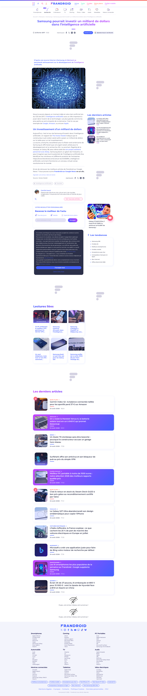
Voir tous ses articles (73, 199)
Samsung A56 (96, 241)
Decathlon (99, 671)
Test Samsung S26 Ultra (91, 685)
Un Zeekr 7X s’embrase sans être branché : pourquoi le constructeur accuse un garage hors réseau (70, 439)
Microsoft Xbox (68, 640)
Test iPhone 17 (84, 682)
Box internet (96, 259)
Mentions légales (45, 689)
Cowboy (98, 670)
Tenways (98, 677)
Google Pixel (36, 637)
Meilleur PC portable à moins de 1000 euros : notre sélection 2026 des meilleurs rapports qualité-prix (71, 476)
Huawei (34, 639)
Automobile (35, 650)
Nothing (98, 658)
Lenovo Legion (68, 639)
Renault (34, 661)
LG (65, 653)
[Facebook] (68, 629)
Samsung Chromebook (103, 646)
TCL (65, 661)
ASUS (66, 636)
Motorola (35, 640)
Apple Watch (36, 671)
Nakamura (99, 676)
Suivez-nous (88, 32)
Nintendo (67, 642)
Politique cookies (45, 264)
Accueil (35, 17)
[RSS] (71, 629)
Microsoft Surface (101, 645)
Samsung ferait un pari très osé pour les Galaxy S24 (58, 357)
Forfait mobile (110, 3)
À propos (57, 689)
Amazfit (34, 670)
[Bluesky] (85, 629)
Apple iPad (67, 670)
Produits (53, 416)
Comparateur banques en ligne (58, 685)
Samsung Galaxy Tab (70, 676)
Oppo (34, 642)
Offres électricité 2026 (98, 262)
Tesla (33, 663)
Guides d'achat (55, 471)
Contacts (65, 689)
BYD (33, 653)
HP (97, 643)
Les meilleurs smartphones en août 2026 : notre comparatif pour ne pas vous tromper (103, 140)
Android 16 (111, 682)
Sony (65, 659)
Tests (83, 3)
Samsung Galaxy (37, 643)
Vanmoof (99, 679)
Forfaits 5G (95, 244)
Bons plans (98, 3)
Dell (97, 639)
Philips (66, 656)
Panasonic (67, 655)
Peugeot (35, 659)
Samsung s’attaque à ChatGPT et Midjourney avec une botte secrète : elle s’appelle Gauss (76, 329)
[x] (36, 199)
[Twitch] (78, 629)
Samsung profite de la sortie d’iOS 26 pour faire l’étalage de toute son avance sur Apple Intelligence (76, 357)
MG (33, 658)
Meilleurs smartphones (99, 247)
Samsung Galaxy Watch (39, 677)
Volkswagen (36, 664)
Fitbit (34, 673)
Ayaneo (66, 637)
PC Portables (100, 633)
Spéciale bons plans (70, 215)
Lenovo (98, 640)
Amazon (52, 123)
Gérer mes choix (58, 271)
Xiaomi (34, 646)
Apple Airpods (100, 652)
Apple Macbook (101, 637)
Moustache (99, 674)
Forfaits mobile (96, 249)
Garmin (34, 674)
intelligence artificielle (54, 117)
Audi (33, 652)
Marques (41, 17)
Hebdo (55, 215)
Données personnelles (94, 689)
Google (45, 123)
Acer (97, 636)
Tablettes (66, 667)
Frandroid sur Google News (65, 171)
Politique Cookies (77, 689)
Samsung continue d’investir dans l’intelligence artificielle (58, 329)
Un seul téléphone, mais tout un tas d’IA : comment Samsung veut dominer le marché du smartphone (41, 357)
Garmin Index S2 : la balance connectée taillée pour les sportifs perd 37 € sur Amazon (72, 403)
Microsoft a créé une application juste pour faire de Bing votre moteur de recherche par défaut (73, 548)
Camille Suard (46, 190)
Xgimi (66, 663)
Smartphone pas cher (98, 252)
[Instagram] (65, 629)
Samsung (49, 17)
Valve (66, 646)
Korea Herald (43, 178)
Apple (66, 123)
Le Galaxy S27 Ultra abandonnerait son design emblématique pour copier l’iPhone (103, 121)
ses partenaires (48, 258)
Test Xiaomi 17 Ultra (99, 682)
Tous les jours (41, 215)
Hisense (66, 652)
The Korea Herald (59, 136)
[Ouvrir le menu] (33, 3)
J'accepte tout (60, 267)
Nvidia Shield (68, 643)
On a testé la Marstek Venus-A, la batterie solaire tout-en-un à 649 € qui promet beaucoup (69, 421)
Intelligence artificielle (44, 183)
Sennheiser (99, 661)
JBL (97, 656)
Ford (33, 656)
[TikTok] (82, 629)
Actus (77, 3)
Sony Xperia (35, 645)
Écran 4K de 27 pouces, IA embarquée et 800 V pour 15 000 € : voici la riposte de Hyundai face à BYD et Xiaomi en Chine (72, 585)
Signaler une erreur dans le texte (44, 175)
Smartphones (36, 633)
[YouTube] (75, 629)
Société (59, 183)
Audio (97, 650)
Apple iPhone (36, 636)
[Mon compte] (46, 3)
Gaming (66, 633)
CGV (106, 689)
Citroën (34, 655)
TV (64, 650)
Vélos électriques (101, 667)
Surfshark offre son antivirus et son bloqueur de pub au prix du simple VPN (72, 458)
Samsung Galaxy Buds (103, 659)
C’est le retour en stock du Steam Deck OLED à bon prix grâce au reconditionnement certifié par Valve (72, 494)
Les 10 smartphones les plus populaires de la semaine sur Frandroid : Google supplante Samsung (103, 131)
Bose (97, 653)
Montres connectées (39, 667)
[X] (61, 629)
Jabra (98, 655)
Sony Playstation (69, 645)
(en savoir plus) (70, 251)
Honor (98, 642)
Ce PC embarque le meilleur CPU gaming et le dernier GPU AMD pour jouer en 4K (41, 329)
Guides (89, 3)
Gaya (97, 673)
